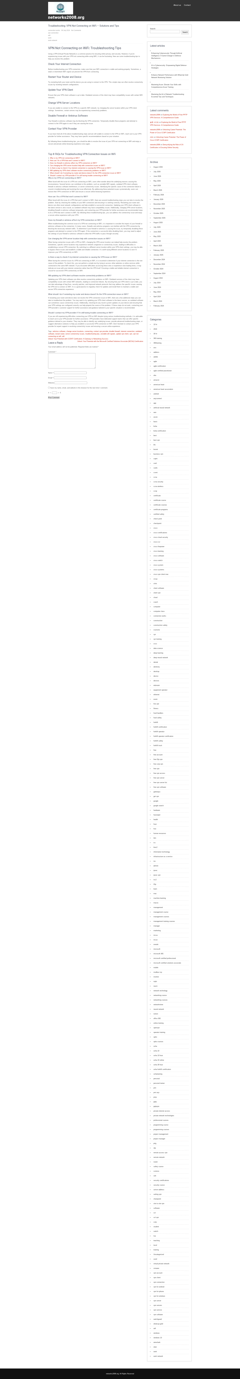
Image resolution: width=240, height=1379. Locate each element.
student (156, 1227)
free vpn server (159, 778)
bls (155, 445)
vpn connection (53, 33)
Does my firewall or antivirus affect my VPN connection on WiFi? (73, 163)
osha (155, 1046)
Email (50, 378)
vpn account (158, 1273)
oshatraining (158, 1074)
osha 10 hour (158, 1055)
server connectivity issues (74, 334)
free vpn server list (160, 782)
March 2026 (158, 190)
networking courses (161, 1000)
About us (177, 5)
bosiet (156, 449)
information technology (162, 852)
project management (161, 1134)
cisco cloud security (161, 537)
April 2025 (157, 241)
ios (155, 861)
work (49, 38)
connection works (54, 30)
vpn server (157, 1301)
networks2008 (155, 115)
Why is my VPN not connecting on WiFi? (65, 158)
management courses (161, 917)
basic (155, 422)
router (156, 1162)
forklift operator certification (163, 736)
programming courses (161, 1129)
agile (155, 361)
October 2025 (158, 213)
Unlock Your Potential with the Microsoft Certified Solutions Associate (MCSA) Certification (110, 341)
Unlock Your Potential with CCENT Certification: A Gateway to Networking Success (78, 339)
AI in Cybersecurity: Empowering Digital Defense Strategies (168, 66)
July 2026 (157, 172)
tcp (155, 1236)
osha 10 (156, 1051)
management (158, 907)
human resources (160, 833)
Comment (52, 352)
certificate (157, 496)
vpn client (157, 1277)
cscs (155, 644)
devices (156, 681)
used (155, 1259)
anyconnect (158, 398)
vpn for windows (159, 1296)
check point (158, 519)
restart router (59, 334)
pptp (155, 1102)
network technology (161, 991)
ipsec (155, 870)
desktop (156, 671)
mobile (156, 967)
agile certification (160, 366)
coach (156, 602)
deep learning (158, 653)
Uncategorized (159, 1254)
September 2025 (159, 218)
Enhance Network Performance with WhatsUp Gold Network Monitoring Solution (169, 76)
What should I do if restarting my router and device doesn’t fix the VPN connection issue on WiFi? (85, 173)
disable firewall (114, 331)
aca (155, 348)
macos (156, 903)
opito (155, 1037)
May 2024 (157, 292)
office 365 (157, 1018)
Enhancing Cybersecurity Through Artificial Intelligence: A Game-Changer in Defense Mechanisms (166, 55)
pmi (155, 1088)
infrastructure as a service (163, 856)
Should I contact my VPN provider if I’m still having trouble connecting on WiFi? (79, 175)
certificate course (160, 500)
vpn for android (159, 1287)
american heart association (163, 389)
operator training (159, 1032)
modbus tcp (158, 972)
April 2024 (157, 296)
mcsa (156, 935)
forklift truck (158, 745)
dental (156, 662)
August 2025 (158, 222)
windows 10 (158, 1338)
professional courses (161, 1120)
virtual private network (161, 1264)
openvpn (157, 1028)
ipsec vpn (157, 875)
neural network (159, 1009)
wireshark (157, 1342)
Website (51, 383)
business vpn (158, 454)
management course (161, 912)
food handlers (158, 713)
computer (157, 607)
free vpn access (159, 773)
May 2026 (157, 181)
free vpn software (160, 787)
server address (159, 1190)
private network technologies (164, 1116)
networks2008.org (66, 17)
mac (155, 893)
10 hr (155, 324)
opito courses (158, 1042)
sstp (155, 1222)
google (156, 801)
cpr (155, 634)
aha (155, 375)
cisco (155, 528)
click (151, 137)
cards (156, 468)
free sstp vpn (158, 764)
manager (157, 926)
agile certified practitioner (163, 371)
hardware (157, 810)
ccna (155, 477)
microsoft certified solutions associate (167, 963)
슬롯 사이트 (154, 122)
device (156, 676)
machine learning (160, 898)
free (155, 750)
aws (155, 412)
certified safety (159, 514)
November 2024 (159, 264)
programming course (161, 1125)
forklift (156, 722)
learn (155, 889)
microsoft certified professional (165, 958)
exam (156, 699)
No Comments (76, 30)
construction (158, 620)
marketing (157, 930)
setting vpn (158, 1194)
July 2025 (157, 227)
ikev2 (155, 847)
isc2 (155, 880)
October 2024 (158, 269)
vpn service (158, 1310)
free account (158, 755)
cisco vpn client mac (161, 574)
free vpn (156, 769)
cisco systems (159, 570)
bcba (155, 426)
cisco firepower (159, 546)
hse (155, 829)
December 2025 (159, 204)
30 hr (155, 334)
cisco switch (158, 560)
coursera (157, 630)
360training (157, 343)
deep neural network (161, 657)
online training (159, 1023)
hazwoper (157, 815)
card (155, 463)
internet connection (127, 331)
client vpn (157, 593)
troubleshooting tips (92, 334)
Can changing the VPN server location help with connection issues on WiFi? (77, 165)
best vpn (157, 440)
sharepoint (157, 1199)
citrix (155, 583)
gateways (157, 792)
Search (152, 29)
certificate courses (160, 505)
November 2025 (159, 209)
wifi (49, 35)
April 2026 (157, 185)
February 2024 (159, 306)
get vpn (156, 796)
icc (155, 843)
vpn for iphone (159, 1291)
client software (159, 588)
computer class (159, 611)
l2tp (155, 884)
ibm (155, 838)
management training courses (164, 921)
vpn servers (158, 1305)
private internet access (162, 1111)
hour (155, 824)
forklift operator (159, 732)
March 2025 (158, 246)
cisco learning (159, 551)
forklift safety (158, 741)
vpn (131, 334)
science (156, 1171)
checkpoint (157, 523)
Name (51, 373)
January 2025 (158, 255)
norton (156, 1014)
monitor (156, 977)
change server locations (75, 331)
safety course (158, 1166)
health (156, 819)
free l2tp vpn (158, 759)
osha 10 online (159, 1060)
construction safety (160, 625)
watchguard (158, 1319)
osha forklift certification (162, 1069)
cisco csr (157, 542)
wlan (155, 1347)
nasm (156, 986)
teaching (157, 1240)
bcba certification (160, 431)
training (156, 1250)
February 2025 (159, 250)
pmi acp (156, 1092)
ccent (156, 472)
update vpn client (122, 334)
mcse (156, 940)
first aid (156, 704)
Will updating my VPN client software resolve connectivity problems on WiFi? (78, 170)
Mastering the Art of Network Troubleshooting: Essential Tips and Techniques (167, 95)
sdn (155, 1176)
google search (159, 806)
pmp (155, 1097)
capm (156, 459)
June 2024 (157, 287)
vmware (156, 1268)
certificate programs (161, 509)
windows (157, 1333)
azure (156, 417)
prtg (155, 1143)
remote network (159, 1157)
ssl (155, 1213)
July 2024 (157, 283)
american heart (159, 385)
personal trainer (159, 1083)
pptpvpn (156, 1106)
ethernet (156, 695)
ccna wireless (158, 486)
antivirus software (59, 331)
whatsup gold (158, 1324)
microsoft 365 (158, 954)
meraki (156, 944)
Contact (187, 5)
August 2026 (158, 167)
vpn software (158, 1314)
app (155, 403)
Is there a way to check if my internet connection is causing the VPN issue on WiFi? (80, 168)
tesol (155, 1245)
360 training (158, 338)
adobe (156, 357)
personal (157, 1079)
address (156, 352)
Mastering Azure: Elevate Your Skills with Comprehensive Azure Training (166, 86)
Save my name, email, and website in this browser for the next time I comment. (79, 388)
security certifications (161, 1180)
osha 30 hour (158, 1065)
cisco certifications (160, 533)
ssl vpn (156, 1217)
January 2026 (158, 199)
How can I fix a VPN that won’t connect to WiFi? (67, 160)
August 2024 (158, 278)
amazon (156, 380)
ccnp (155, 491)
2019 (155, 329)
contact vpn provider (101, 331)
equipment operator (160, 690)
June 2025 (157, 232)
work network (52, 40)
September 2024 (159, 273)
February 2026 (159, 195)
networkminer (158, 1004)
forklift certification (160, 727)
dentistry (157, 667)
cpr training (158, 639)
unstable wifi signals (107, 334)
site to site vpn (159, 1203)
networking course (160, 995)
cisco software (159, 556)
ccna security (158, 482)
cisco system (158, 565)
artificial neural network (162, 408)
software (157, 1208)
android (156, 394)
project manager (159, 1139)
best (155, 435)
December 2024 (159, 259)
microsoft (157, 949)
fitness (156, 708)
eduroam (157, 685)
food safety (158, 718)
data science (158, 648)
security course (159, 1185)
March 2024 (158, 301)
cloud (155, 597)
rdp (155, 1148)
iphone (156, 866)
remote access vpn (160, 1153)
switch (156, 1231)
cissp (155, 579)
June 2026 (157, 176)
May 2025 (157, 236)
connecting (88, 331)
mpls (155, 981)
